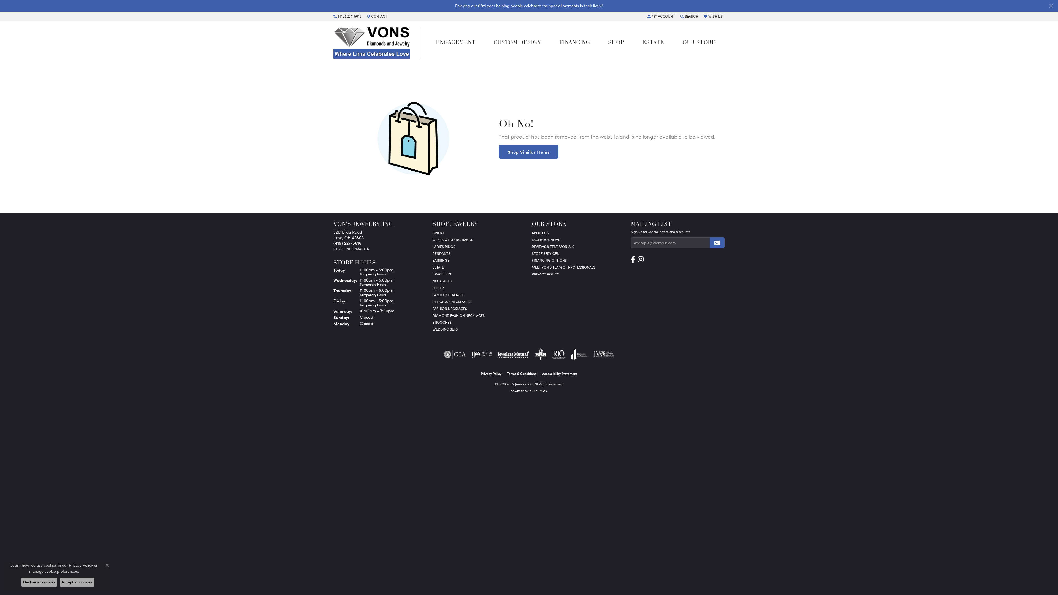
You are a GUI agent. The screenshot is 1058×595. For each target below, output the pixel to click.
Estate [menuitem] (438, 267)
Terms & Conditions (521, 373)
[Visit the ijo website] (481, 354)
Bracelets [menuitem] (442, 274)
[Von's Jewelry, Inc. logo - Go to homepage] (377, 43)
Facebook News (546, 239)
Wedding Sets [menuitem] (445, 329)
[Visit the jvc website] (603, 354)
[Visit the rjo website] (559, 354)
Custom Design (517, 42)
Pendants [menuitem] (441, 253)
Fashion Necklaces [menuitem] (450, 308)
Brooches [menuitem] (442, 322)
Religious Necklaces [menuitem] (451, 301)
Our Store (699, 42)
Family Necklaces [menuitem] (448, 294)
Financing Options (549, 260)
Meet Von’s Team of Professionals (563, 267)
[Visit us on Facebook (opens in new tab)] (633, 259)
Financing (574, 42)
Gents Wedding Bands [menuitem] (453, 239)
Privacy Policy (545, 274)
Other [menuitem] (438, 287)
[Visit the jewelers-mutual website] (513, 354)
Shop (616, 42)
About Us (540, 232)
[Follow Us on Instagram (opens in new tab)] (641, 259)
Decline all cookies (39, 582)
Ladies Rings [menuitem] (444, 246)
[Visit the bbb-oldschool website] (540, 354)
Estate (653, 42)
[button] (661, 16)
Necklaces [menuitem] (442, 280)
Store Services (545, 253)
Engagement (455, 42)
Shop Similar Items (528, 152)
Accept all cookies (77, 582)
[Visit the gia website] (455, 354)
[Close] (1051, 5)
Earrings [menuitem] (441, 260)
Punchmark (538, 391)
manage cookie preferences (53, 571)
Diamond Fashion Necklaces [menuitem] (459, 315)
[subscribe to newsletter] (717, 242)
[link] (347, 16)
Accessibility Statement (559, 373)
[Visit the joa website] (579, 354)
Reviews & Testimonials (553, 246)
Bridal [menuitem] (438, 232)
